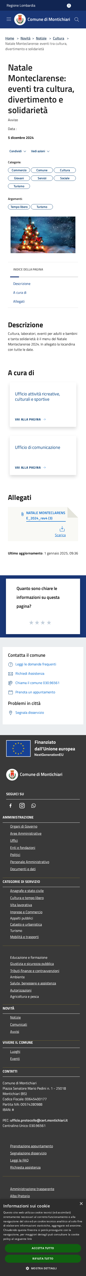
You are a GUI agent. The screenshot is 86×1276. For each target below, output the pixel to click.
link (29, 1239)
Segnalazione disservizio (28, 1153)
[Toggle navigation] (8, 19)
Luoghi (15, 1051)
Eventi (15, 1058)
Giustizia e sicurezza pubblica (32, 963)
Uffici (14, 840)
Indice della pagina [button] (28, 269)
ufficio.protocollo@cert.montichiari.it (39, 1120)
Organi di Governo (23, 826)
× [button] (81, 1203)
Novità (25, 38)
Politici (15, 854)
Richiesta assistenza (25, 1167)
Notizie (41, 38)
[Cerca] (76, 19)
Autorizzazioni (21, 990)
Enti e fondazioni (22, 847)
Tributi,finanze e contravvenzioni (34, 970)
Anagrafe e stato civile (27, 890)
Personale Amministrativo (29, 861)
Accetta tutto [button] (43, 1248)
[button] (43, 1268)
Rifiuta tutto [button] (42, 1258)
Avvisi (14, 1031)
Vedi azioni (38, 151)
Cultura (58, 38)
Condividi (15, 151)
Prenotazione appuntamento (31, 1146)
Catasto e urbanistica (26, 924)
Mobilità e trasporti (24, 936)
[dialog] (43, 1237)
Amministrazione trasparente (32, 1188)
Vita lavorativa (21, 904)
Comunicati (18, 1024)
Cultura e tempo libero (27, 897)
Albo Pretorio (20, 1196)
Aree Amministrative (25, 833)
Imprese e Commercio (26, 912)
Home (9, 38)
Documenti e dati (23, 869)
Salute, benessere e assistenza (33, 983)
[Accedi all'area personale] (69, 5)
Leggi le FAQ (19, 1160)
